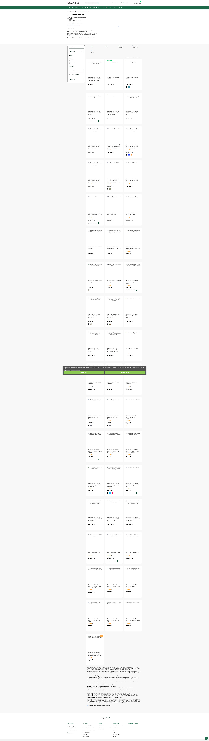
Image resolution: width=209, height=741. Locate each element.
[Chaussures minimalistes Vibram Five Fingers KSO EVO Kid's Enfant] (114, 101)
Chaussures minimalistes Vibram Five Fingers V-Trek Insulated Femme (94, 485)
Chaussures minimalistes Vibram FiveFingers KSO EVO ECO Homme (114, 620)
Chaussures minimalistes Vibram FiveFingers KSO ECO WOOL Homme (95, 519)
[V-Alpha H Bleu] (91, 459)
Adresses (114, 732)
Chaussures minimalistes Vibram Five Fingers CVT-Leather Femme (94, 552)
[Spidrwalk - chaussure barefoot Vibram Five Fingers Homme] (133, 237)
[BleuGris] (129, 87)
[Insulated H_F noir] (88, 662)
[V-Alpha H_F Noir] (88, 223)
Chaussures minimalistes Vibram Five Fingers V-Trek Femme (132, 485)
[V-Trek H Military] (129, 459)
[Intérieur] (92, 50)
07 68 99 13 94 (125, 2)
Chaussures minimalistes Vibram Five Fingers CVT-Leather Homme (113, 519)
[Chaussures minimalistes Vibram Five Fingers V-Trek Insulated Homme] (133, 440)
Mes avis (114, 736)
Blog (115, 7)
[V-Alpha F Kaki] (93, 223)
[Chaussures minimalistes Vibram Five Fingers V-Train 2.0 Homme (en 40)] (133, 135)
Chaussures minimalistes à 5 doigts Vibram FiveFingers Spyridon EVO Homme (114, 146)
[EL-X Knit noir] (126, 628)
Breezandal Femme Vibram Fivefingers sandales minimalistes (94, 316)
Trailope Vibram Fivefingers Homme (113, 78)
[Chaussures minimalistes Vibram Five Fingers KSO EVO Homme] (114, 440)
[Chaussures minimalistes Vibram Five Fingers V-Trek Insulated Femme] (95, 474)
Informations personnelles (118, 725)
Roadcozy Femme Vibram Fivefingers (132, 349)
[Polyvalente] (121, 46)
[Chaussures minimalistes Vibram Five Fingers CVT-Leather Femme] (95, 541)
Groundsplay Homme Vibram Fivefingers (95, 247)
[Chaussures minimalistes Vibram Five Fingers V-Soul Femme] (95, 339)
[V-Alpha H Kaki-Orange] (93, 459)
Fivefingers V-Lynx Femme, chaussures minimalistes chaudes (94, 417)
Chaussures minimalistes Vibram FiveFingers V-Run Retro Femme (132, 586)
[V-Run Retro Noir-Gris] (110, 594)
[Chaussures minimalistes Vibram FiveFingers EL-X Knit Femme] (133, 609)
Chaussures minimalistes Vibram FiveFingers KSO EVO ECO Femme (95, 620)
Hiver (107, 47)
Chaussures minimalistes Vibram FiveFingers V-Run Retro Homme (113, 586)
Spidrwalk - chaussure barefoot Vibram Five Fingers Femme (114, 248)
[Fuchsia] (112, 493)
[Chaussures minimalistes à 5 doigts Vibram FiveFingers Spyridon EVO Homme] (114, 135)
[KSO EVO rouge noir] (107, 459)
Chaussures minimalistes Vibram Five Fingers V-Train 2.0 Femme (113, 485)
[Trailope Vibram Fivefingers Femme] (133, 67)
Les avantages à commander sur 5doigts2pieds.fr (104, 728)
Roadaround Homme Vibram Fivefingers (114, 281)
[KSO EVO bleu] (112, 459)
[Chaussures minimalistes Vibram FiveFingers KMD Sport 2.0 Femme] (95, 135)
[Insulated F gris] (91, 662)
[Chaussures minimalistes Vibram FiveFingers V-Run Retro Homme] (114, 575)
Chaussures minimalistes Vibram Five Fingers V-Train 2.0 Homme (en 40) (132, 146)
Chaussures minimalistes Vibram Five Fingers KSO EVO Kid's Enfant (113, 113)
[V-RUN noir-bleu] (134, 290)
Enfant (72, 59)
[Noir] (126, 87)
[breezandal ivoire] (91, 324)
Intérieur (92, 52)
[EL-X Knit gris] (129, 628)
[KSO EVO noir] (134, 425)
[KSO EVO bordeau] (131, 425)
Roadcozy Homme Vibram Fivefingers (94, 383)
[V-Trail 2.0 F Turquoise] (131, 189)
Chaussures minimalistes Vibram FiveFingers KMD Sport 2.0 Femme (94, 146)
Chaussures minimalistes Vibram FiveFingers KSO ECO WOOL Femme (133, 519)
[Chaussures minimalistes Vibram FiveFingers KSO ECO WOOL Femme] (133, 507)
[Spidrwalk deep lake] (129, 256)
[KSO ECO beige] (88, 628)
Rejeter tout (83, 372)
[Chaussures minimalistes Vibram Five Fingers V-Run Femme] (95, 101)
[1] (87, 82)
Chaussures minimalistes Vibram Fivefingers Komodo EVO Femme (132, 552)
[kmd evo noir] (107, 189)
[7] (90, 82)
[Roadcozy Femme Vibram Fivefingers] (133, 339)
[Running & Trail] (135, 46)
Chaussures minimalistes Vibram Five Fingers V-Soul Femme (94, 350)
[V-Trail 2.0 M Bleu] (129, 324)
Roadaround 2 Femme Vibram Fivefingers (112, 213)
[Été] (92, 46)
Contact (119, 7)
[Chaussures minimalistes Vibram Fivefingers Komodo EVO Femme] (133, 541)
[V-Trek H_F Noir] (126, 459)
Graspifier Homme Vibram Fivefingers (132, 383)
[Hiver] (106, 46)
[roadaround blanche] (88, 290)
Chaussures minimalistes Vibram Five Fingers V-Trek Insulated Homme (132, 451)
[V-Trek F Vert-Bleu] (131, 493)
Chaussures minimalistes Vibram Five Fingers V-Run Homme (132, 282)
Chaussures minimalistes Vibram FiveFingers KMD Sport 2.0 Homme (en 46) (94, 180)
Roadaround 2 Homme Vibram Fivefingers (131, 213)
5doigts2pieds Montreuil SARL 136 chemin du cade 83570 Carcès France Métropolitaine (73, 727)
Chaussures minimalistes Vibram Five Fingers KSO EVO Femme (132, 417)
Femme (72, 60)
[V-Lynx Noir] (88, 425)
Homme (72, 62)
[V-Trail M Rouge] (131, 324)
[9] (91, 82)
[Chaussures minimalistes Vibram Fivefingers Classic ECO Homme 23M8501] (114, 339)
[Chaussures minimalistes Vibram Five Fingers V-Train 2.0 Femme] (114, 474)
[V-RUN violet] (131, 290)
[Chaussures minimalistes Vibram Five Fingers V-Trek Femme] (133, 474)
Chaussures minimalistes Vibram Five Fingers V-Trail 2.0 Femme (132, 180)
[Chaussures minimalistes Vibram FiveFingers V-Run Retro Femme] (133, 575)
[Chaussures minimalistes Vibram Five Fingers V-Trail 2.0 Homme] (133, 305)
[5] (89, 82)
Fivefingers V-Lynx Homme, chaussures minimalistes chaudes (113, 417)
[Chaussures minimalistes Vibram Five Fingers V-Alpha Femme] (95, 203)
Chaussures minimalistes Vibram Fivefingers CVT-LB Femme (132, 113)
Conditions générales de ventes (89, 727)
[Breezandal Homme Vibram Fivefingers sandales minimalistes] (114, 305)
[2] (126, 82)
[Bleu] (129, 155)
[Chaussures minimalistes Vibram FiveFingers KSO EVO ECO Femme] (95, 609)
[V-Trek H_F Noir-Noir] (134, 493)
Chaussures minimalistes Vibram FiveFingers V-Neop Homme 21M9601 (94, 586)
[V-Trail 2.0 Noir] (126, 189)
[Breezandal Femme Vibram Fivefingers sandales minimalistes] (95, 305)
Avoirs (114, 730)
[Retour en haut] (206, 738)
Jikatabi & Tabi (96, 7)
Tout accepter (125, 372)
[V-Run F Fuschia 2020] (93, 121)
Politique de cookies (67, 370)
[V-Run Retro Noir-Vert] (107, 594)
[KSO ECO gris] (91, 628)
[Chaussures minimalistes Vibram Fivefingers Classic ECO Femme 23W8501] (95, 67)
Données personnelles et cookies (89, 730)
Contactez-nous (101, 725)
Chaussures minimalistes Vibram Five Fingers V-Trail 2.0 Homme (132, 316)
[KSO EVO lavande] (129, 425)
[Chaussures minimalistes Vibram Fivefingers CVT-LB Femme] (133, 101)
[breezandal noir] (88, 324)
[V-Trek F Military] (129, 493)
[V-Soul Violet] (93, 358)
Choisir (138, 57)
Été (92, 47)
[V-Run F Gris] (88, 121)
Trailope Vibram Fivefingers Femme (132, 78)
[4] (128, 82)
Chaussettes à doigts (106, 7)
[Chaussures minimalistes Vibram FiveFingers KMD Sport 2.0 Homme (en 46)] (95, 169)
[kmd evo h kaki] (110, 189)
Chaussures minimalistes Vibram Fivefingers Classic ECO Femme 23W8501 (94, 79)
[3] (88, 82)
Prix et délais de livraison (87, 725)
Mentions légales (86, 736)
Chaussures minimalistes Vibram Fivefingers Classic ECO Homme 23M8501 (113, 350)
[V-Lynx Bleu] (91, 425)
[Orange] (131, 155)
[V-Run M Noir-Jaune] (126, 290)
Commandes (115, 727)
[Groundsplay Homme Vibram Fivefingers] (95, 237)
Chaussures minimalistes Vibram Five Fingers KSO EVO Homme (113, 451)
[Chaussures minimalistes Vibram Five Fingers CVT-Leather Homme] (114, 507)
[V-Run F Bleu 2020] (91, 121)
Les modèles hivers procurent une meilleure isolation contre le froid (78, 27)
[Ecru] (126, 425)
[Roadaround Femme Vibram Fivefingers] (95, 271)
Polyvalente (121, 47)
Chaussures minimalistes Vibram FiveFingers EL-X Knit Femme (133, 620)
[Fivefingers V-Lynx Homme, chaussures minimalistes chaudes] (114, 406)
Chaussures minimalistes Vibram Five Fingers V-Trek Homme (113, 552)
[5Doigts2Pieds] (73, 3)
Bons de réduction (86, 732)
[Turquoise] (110, 493)
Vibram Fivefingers (86, 7)
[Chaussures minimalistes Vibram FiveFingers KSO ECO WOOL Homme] (95, 507)
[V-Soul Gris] (91, 358)
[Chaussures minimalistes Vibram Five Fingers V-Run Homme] (133, 271)
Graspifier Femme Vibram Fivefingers (113, 383)
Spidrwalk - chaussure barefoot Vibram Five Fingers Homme (133, 248)
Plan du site (85, 734)
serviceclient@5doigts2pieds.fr (112, 2)
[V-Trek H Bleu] (110, 561)
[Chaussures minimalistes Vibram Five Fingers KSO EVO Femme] (133, 406)
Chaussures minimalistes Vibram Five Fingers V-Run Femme (94, 113)
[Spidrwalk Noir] (126, 256)
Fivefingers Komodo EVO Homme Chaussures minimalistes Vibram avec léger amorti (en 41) (113, 181)
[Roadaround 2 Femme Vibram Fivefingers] (114, 203)
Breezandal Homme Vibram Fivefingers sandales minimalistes (114, 316)
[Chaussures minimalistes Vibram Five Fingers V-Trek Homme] (114, 541)
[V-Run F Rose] (96, 121)
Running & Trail (135, 47)
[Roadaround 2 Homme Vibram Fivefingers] (133, 203)
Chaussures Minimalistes (73, 7)
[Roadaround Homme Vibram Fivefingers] (114, 271)
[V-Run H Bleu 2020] (129, 290)
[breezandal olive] (110, 324)
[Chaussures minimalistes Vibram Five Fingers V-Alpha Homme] (95, 440)
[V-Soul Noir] (88, 358)
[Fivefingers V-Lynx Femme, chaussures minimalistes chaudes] (95, 406)
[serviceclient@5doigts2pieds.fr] (74, 731)
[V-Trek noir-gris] (91, 493)
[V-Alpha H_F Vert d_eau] (96, 459)
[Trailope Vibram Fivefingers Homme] (114, 67)
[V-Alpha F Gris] (91, 223)
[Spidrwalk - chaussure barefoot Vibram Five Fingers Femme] (114, 237)
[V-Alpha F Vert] (96, 223)
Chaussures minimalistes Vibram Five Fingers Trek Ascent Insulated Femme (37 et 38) (95, 655)
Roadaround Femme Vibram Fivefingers (95, 281)
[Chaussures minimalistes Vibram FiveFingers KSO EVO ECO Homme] (114, 609)
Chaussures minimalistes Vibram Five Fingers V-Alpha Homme (95, 451)
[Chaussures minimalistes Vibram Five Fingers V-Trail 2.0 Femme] (133, 169)
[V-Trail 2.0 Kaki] (129, 189)
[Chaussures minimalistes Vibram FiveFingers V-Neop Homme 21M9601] (95, 575)
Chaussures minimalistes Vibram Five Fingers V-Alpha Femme (95, 214)
